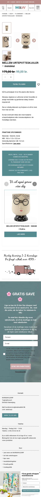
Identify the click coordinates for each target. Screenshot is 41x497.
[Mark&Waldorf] (20, 7)
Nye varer (6, 458)
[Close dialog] (40, 473)
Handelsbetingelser (9, 461)
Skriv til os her (10, 415)
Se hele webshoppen (10, 456)
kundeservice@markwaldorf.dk (15, 407)
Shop (11, 14)
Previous (18, 41)
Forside (4, 14)
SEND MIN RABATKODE (20, 366)
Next (34, 41)
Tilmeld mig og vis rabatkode (31, 490)
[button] (38, 84)
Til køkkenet (19, 14)
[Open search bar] (3, 7)
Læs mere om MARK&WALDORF (13, 453)
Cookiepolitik (7, 467)
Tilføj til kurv (19, 84)
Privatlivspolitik (8, 464)
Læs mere (16, 143)
